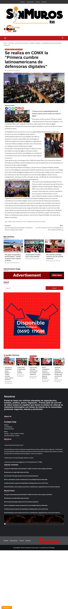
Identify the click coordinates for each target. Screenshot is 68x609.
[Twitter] (9, 108)
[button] (5, 38)
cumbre (14, 221)
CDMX (9, 221)
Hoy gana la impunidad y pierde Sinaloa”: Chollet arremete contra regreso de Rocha (28, 468)
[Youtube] (16, 108)
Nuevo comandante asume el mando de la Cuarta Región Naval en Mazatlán (46, 373)
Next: (49, 227)
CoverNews (42, 547)
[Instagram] (19, 108)
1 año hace (17, 70)
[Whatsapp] (12, 108)
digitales (30, 221)
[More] (22, 108)
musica (55, 248)
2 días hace (37, 258)
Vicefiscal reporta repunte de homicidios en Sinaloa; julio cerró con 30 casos (59, 373)
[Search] (63, 37)
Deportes (44, 2)
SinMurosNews (19, 49)
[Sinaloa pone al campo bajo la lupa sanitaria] (34, 246)
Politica (12, 248)
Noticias (23, 2)
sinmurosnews (9, 70)
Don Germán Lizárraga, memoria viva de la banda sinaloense (54, 256)
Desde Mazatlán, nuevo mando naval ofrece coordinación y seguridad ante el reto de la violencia (32, 486)
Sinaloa (16, 248)
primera (43, 221)
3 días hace (57, 260)
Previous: (19, 227)
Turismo (38, 2)
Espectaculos (30, 2)
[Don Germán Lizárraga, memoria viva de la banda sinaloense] (55, 246)
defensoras (19, 221)
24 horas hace (17, 262)
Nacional (7, 49)
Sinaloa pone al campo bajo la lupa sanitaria (16, 472)
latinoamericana (37, 221)
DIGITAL (25, 221)
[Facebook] (6, 108)
